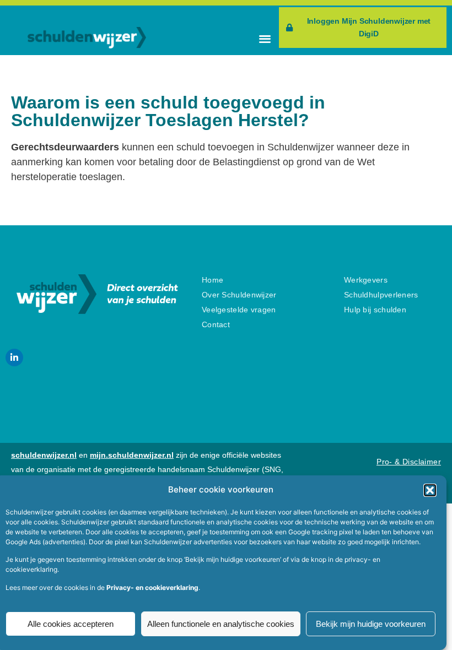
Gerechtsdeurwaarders (65, 147)
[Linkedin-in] (14, 357)
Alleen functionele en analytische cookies (220, 624)
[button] (429, 490)
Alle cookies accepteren (71, 624)
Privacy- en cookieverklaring (152, 587)
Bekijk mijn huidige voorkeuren (371, 624)
